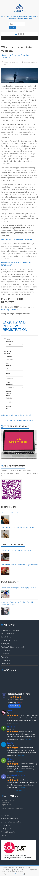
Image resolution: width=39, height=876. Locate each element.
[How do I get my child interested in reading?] (5, 557)
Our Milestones (6, 637)
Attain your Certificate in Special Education (21, 420)
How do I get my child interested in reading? (16, 550)
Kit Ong (9, 759)
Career (30, 18)
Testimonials (5, 664)
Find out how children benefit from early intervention (19, 565)
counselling (27, 62)
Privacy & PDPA (6, 828)
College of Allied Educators (10, 630)
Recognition (5, 657)
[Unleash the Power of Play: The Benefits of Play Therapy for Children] (5, 611)
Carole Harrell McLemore (16, 775)
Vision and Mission (7, 633)
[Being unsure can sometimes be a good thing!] (5, 534)
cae (4, 55)
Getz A (9, 711)
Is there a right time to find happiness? (16, 415)
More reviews (19, 790)
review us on (13, 706)
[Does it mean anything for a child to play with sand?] (5, 594)
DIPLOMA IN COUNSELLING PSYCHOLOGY (17, 239)
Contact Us (8, 16)
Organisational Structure (9, 640)
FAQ (2, 16)
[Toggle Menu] (35, 38)
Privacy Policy (19, 874)
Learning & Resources (20, 16)
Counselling (16, 55)
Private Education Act (8, 832)
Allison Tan (11, 727)
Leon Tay (10, 743)
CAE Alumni (5, 815)
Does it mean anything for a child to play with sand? (19, 588)
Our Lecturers (5, 650)
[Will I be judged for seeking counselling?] (5, 519)
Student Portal (11, 18)
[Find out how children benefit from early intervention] (5, 571)
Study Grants (32, 16)
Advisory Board (6, 643)
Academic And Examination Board (12, 647)
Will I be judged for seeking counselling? (15, 513)
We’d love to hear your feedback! (11, 822)
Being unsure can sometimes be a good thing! (17, 527)
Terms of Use (5, 825)
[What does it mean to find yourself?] (19, 69)
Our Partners (5, 654)
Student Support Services (9, 818)
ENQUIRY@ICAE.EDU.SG (10, 310)
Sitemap (4, 835)
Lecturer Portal (22, 18)
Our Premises (5, 660)
